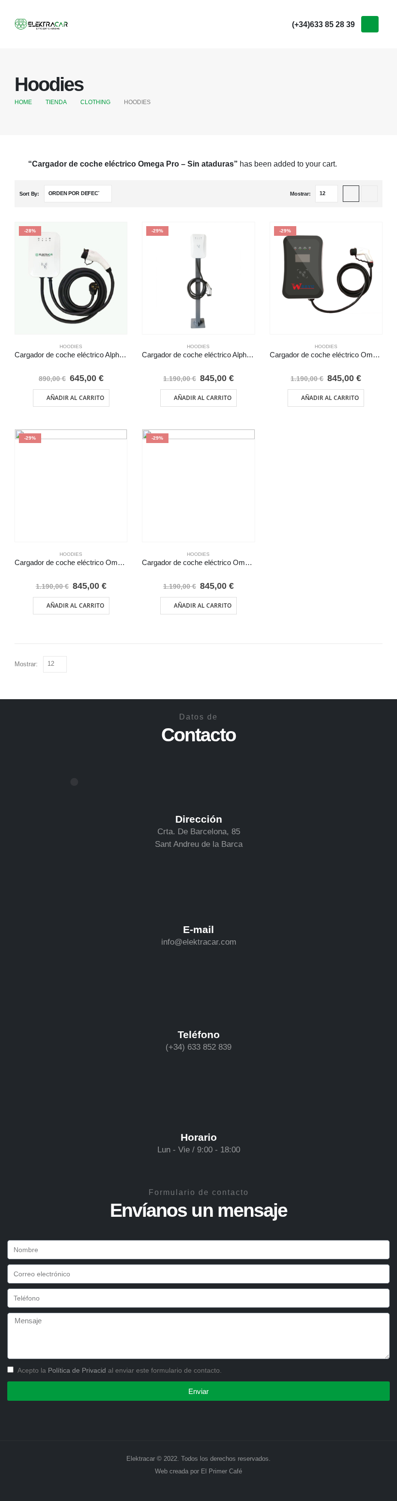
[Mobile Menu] (370, 24)
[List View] (369, 193)
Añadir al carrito (75, 398)
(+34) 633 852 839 (198, 1047)
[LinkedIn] (280, 24)
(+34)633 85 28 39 (323, 24)
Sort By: (29, 194)
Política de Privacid (77, 1370)
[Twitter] (261, 24)
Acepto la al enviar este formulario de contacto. (119, 1370)
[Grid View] (351, 193)
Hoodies (71, 346)
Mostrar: (300, 194)
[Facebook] (242, 24)
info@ (172, 942)
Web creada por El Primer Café (198, 1471)
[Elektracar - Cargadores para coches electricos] (41, 24)
